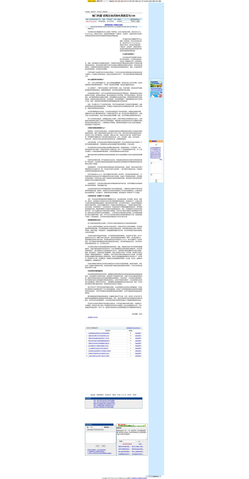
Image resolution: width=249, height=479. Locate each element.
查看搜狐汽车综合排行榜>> (134, 328)
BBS (157, 1)
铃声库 (158, 79)
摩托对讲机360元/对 (155, 157)
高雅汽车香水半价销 (155, 156)
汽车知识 (99, 11)
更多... (161, 159)
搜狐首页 (112, 1)
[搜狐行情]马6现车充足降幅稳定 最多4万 (99, 343)
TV (142, 1)
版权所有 (134, 478)
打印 (129, 395)
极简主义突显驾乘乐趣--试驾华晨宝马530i (104, 403)
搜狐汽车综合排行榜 (91, 21)
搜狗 (160, 1)
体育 (119, 1)
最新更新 (105, 11)
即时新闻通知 (101, 21)
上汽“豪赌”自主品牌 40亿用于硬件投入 (98, 348)
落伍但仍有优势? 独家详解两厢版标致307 (99, 340)
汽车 (130, 1)
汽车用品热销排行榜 (155, 147)
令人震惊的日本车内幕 (120, 26)
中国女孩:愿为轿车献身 (96, 26)
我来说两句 (138, 333)
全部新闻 (139, 478)
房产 (133, 1)
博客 (154, 1)
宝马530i (95, 317)
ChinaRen (146, 1)
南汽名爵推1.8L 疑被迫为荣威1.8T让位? (99, 346)
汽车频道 (87, 11)
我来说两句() (136, 19)
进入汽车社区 (110, 21)
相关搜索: (90, 317)
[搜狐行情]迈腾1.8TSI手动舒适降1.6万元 (99, 335)
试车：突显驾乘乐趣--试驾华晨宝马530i (104, 405)
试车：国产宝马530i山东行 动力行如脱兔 (104, 400)
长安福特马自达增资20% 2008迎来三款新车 (100, 351)
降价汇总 (134, 26)
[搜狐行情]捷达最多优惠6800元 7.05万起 (99, 338)
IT (127, 1)
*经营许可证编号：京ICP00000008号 (96, 449)
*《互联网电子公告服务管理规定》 (96, 451)
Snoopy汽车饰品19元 (155, 151)
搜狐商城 (154, 141)
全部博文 (144, 478)
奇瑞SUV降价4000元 (108, 26)
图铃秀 (154, 79)
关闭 (134, 395)
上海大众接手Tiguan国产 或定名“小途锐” (99, 356)
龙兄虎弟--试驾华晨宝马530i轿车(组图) (104, 407)
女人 (140, 1)
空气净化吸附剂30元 (155, 149)
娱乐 (122, 1)
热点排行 (108, 395)
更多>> (140, 444)
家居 (136, 1)
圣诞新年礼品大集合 (155, 152)
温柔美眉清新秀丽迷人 (156, 88)
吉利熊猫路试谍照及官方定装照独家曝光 (99, 333)
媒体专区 (93, 11)
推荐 (114, 395)
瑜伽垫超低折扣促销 (155, 154)
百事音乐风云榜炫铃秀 (156, 90)
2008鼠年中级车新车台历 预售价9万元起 (99, 353)
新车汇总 (129, 26)
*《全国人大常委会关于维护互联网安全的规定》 (99, 453)
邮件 (150, 1)
